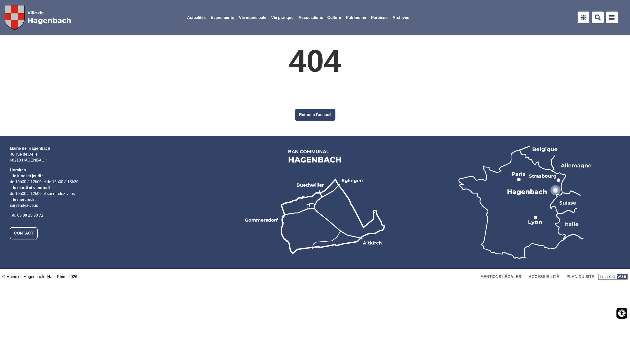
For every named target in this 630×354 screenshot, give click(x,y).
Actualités (196, 17)
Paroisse (379, 17)
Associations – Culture (320, 17)
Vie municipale (252, 17)
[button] (252, 17)
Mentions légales (500, 277)
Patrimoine (356, 17)
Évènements (222, 17)
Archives (401, 17)
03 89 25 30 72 (30, 215)
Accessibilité (544, 277)
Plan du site (580, 277)
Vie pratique (282, 17)
